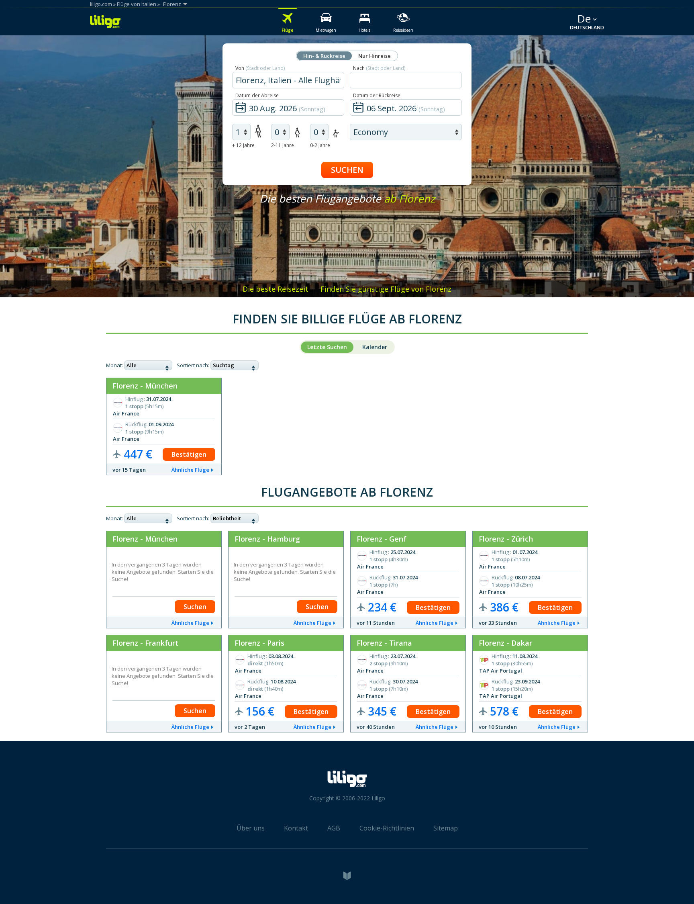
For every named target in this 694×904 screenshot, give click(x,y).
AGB (333, 828)
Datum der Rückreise (376, 95)
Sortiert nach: (193, 365)
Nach (379, 68)
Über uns (251, 828)
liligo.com (101, 4)
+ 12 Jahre (243, 145)
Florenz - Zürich (506, 539)
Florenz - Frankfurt (145, 643)
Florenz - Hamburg (267, 539)
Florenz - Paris (259, 643)
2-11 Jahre (282, 145)
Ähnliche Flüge (190, 469)
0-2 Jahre (320, 145)
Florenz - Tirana (384, 643)
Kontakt (296, 828)
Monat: (114, 365)
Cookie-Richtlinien (386, 828)
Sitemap (445, 828)
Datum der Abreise (257, 95)
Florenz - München (145, 386)
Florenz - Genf (381, 539)
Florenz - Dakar (505, 643)
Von (260, 68)
